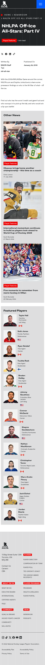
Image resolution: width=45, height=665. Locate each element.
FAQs (4, 604)
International (8, 596)
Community (6, 622)
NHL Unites (12, 626)
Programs (27, 588)
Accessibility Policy (27, 649)
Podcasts (27, 618)
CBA (3, 571)
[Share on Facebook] (6, 54)
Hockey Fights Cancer (11, 618)
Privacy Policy (7, 653)
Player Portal (33, 596)
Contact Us (6, 566)
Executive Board (8, 592)
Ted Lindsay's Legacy (31, 571)
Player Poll (28, 567)
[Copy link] (14, 54)
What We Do (6, 588)
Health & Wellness (31, 592)
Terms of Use (24, 653)
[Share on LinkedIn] (10, 54)
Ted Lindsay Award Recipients (31, 576)
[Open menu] (40, 4)
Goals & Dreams (8, 614)
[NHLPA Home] (4, 4)
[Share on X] (2, 54)
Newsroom (20, 15)
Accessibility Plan (8, 649)
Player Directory (30, 559)
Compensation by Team (32, 563)
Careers (5, 568)
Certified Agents (9, 600)
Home (7, 15)
